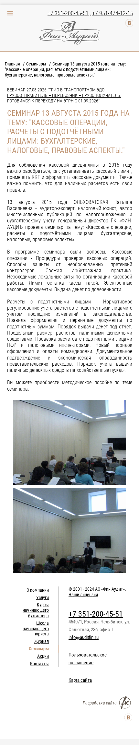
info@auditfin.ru (84, 637)
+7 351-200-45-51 (68, 13)
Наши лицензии (83, 594)
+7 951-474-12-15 (112, 13)
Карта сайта (80, 680)
